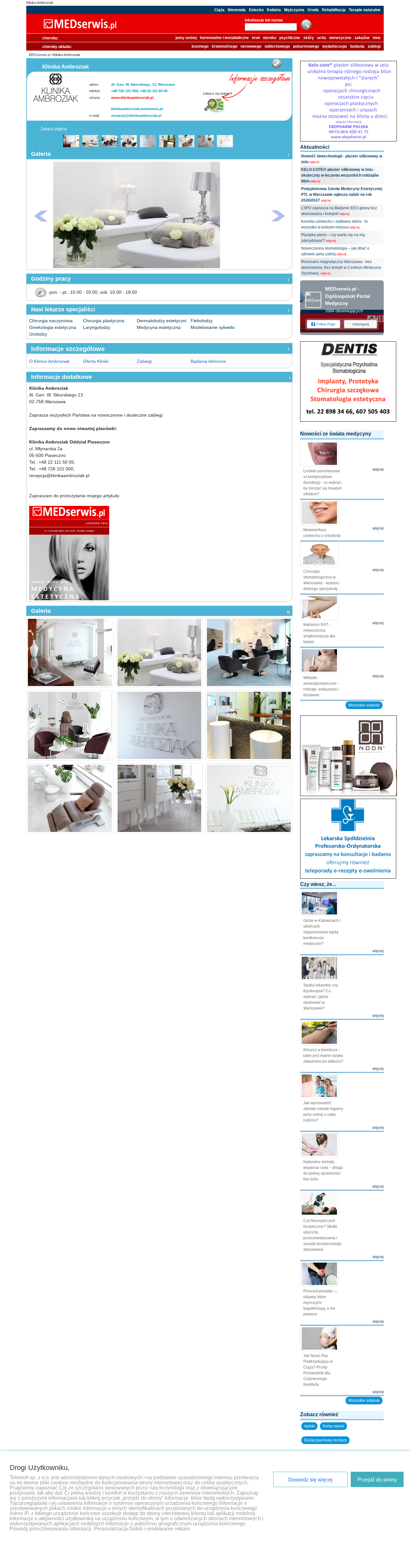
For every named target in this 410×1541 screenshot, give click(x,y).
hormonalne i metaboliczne (224, 38)
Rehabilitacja (334, 10)
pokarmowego (306, 46)
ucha (321, 38)
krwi (256, 38)
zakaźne (362, 38)
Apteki (309, 1426)
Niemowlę (237, 10)
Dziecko (256, 10)
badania (357, 46)
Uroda (313, 10)
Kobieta (274, 10)
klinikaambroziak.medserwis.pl (137, 109)
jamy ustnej (186, 38)
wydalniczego (334, 46)
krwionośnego (224, 46)
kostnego (200, 46)
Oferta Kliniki (96, 361)
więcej (314, 162)
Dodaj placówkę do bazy (325, 1440)
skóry (308, 38)
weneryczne (340, 38)
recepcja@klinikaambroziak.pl (136, 115)
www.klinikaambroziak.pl (132, 98)
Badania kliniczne (208, 361)
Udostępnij (360, 324)
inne (377, 38)
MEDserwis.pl (39, 55)
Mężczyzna (294, 10)
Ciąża (219, 10)
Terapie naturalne (365, 10)
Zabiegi (144, 361)
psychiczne (289, 38)
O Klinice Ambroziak (49, 361)
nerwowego (251, 46)
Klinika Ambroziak (39, 2)
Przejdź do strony (377, 1479)
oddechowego (277, 46)
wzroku (269, 38)
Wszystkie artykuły (364, 705)
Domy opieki (333, 1426)
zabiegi (374, 46)
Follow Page (325, 324)
